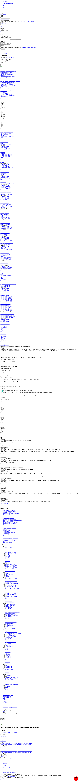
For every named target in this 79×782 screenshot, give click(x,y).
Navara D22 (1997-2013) (5, 223)
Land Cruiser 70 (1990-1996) (6, 309)
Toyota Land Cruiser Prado (10, 642)
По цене (2, 735)
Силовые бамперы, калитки (6, 94)
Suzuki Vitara (8, 624)
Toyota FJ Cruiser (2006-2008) (6, 283)
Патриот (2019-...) (4, 342)
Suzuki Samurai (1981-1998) (6, 258)
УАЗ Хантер (7, 656)
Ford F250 (2, 152)
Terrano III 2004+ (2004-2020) (6, 240)
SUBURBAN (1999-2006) (5, 133)
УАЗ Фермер (3, 339)
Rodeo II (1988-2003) (4, 174)
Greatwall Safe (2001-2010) (10, 566)
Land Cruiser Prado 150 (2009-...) (7, 317)
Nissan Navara (8, 606)
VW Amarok (3, 279)
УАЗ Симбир (3, 336)
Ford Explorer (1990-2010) (5, 144)
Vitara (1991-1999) (4, 263)
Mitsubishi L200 (8, 601)
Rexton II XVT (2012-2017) (6, 249)
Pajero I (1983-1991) (4, 197)
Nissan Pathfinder (8, 607)
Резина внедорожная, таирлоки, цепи (8, 71)
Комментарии (3, 41)
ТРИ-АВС (5, 702)
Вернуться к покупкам (5, 758)
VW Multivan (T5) (9, 646)
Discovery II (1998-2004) (5, 188)
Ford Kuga (7, 558)
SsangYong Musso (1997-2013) (6, 243)
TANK (1, 277)
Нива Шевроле (3, 327)
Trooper (7, 576)
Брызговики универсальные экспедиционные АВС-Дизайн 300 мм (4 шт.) (16, 744)
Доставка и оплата (7, 5)
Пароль (2, 16)
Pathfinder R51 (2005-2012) (6, 228)
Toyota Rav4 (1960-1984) (5, 286)
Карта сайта (5, 769)
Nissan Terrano (8, 609)
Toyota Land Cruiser (9, 640)
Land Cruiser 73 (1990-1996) (6, 306)
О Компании (5, 1)
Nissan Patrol (8, 608)
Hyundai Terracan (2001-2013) (6, 167)
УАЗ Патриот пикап (4, 335)
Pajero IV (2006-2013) (4, 200)
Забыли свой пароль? (4, 19)
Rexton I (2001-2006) (4, 247)
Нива (1, 328)
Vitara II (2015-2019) (4, 264)
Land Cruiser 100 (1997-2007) (6, 296)
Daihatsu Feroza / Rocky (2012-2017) (7, 136)
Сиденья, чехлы (3, 86)
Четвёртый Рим (11, 776)
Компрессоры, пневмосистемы (6, 74)
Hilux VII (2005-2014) (4, 322)
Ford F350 (7, 562)
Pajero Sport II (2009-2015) (5, 205)
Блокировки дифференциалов (6, 67)
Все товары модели (4, 146)
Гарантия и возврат (7, 7)
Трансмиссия (3, 92)
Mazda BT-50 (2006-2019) (5, 192)
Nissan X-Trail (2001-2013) (5, 218)
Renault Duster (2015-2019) (10, 682)
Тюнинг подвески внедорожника (7, 78)
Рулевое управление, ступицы (6, 89)
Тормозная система (4, 87)
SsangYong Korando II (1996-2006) (12, 612)
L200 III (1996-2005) (4, 212)
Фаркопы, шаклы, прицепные (6, 84)
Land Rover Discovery (9, 589)
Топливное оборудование (5, 73)
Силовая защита (3, 91)
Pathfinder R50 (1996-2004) (6, 227)
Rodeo (6, 575)
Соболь (7, 687)
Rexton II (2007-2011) (4, 248)
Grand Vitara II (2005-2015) (6, 267)
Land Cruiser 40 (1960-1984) (6, 299)
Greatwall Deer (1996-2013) (11, 565)
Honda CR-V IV (8, 675)
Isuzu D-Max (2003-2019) (10, 574)
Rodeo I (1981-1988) (4, 173)
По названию (3, 736)
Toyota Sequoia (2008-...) (5, 292)
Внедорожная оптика (4, 68)
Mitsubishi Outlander (9, 602)
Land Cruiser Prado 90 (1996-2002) (7, 314)
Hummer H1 (2, 160)
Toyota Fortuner (8, 637)
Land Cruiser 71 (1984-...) (5, 308)
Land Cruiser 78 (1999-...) (5, 307)
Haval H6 (7, 672)
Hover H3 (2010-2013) (10, 568)
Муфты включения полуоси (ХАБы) (8, 85)
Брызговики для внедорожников (10, 704)
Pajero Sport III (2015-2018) (6, 206)
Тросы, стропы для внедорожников (7, 95)
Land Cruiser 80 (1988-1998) (6, 310)
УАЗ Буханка (3, 334)
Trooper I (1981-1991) (4, 177)
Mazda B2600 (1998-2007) (10, 593)
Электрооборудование (5, 99)
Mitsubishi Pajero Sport (10, 598)
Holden (1, 169)
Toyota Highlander (4, 291)
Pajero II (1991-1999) (4, 198)
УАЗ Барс (2, 332)
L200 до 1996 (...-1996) (5, 210)
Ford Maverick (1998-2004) (10, 553)
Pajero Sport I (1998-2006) (5, 204)
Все (4, 711)
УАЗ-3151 (2, 337)
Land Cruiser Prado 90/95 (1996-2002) (8, 315)
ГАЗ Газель (2, 330)
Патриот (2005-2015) (4, 345)
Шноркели (2, 97)
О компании (5, 693)
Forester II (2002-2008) (5, 254)
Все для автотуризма (4, 79)
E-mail (1, 15)
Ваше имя (2, 38)
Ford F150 (7, 555)
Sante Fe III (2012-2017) (5, 166)
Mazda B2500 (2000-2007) (5, 190)
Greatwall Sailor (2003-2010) (6, 155)
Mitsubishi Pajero (8, 597)
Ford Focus (7, 554)
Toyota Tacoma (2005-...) (5, 285)
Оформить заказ (13, 758)
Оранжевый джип (4, 96)
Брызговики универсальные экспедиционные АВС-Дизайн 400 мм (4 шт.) (16, 752)
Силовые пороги (4, 93)
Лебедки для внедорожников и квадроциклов (10, 81)
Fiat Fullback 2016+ (4, 142)
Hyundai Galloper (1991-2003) (11, 578)
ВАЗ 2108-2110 (3, 326)
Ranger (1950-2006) (4, 147)
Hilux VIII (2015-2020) (5, 324)
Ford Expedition (3, 150)
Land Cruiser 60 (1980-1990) (6, 300)
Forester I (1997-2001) (4, 255)
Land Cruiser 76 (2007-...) (5, 304)
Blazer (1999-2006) (4, 134)
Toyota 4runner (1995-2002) (6, 281)
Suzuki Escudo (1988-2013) (5, 257)
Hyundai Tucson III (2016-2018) (11, 583)
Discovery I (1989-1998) (5, 186)
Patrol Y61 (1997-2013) (5, 234)
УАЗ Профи (2, 338)
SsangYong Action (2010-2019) (11, 615)
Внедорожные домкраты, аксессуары (8, 70)
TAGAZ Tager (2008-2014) (5, 275)
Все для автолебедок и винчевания (7, 76)
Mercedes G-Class (9, 659)
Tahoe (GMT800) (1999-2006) (6, 132)
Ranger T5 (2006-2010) (5, 149)
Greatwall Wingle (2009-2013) (6, 154)
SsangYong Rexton (9, 616)
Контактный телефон (4, 40)
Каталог (4, 701)
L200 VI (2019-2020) (4, 215)
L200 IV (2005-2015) (4, 213)
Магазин (5, 53)
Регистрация (5, 9)
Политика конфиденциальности (9, 772)
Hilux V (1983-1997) (4, 320)
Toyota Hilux (8, 643)
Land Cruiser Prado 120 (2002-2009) (7, 316)
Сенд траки (2, 75)
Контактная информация (8, 3)
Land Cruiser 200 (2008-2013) (6, 298)
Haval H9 (2, 158)
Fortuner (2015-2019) (4, 290)
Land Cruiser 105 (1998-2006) (6, 297)
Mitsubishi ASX (3, 207)
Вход (4, 11)
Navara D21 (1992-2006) (5, 221)
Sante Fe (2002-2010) (4, 165)
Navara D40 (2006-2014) (5, 224)
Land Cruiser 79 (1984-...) (5, 305)
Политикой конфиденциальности (27, 21)
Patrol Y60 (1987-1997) (5, 233)
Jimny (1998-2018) (4, 271)
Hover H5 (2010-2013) (5, 156)
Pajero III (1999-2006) (4, 199)
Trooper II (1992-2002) (5, 178)
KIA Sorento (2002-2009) (10, 585)
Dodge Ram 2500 (3, 139)
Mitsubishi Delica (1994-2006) (6, 194)
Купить (2, 748)
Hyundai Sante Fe (8, 579)
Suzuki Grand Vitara (9, 625)
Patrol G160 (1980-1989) (5, 231)
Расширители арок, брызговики (7, 82)
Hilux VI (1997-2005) (4, 321)
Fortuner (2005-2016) (4, 289)
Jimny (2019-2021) (4, 273)
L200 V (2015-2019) (4, 214)
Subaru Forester (8, 618)
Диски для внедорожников (6, 72)
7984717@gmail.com (9, 57)
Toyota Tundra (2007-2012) (10, 635)
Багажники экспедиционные (6, 98)
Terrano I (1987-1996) (4, 238)
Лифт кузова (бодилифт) (5, 77)
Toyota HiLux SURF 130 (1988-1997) (8, 284)
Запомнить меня (5, 20)
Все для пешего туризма (5, 83)
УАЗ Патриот (8, 657)
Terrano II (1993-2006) (5, 239)
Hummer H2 (7, 662)
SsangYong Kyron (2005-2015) (6, 244)
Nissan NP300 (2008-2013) (5, 217)
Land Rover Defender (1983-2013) (7, 183)
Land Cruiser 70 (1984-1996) (6, 301)
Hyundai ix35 (8, 582)
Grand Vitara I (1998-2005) (5, 268)
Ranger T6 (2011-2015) (5, 148)
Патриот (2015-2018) (4, 344)
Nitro (1, 138)
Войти (2, 22)
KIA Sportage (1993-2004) (5, 180)
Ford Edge (7, 557)
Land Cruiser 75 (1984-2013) (6, 302)
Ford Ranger (7, 556)
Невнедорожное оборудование (6, 88)
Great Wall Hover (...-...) (10, 571)
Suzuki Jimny (8, 626)
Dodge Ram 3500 (8, 667)
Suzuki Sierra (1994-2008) (5, 259)
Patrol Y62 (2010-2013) (5, 235)
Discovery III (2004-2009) (5, 187)
